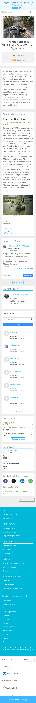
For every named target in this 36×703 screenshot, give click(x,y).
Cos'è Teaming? (8, 518)
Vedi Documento (8, 229)
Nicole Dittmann (15, 358)
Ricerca (5, 634)
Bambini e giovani (8, 627)
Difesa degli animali (9, 612)
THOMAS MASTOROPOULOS (18, 246)
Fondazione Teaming (10, 514)
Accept (15, 8)
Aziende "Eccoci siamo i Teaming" (14, 563)
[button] (14, 215)
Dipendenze (7, 600)
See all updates (18, 282)
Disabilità (6, 615)
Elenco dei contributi (18, 439)
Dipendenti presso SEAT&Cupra (13, 588)
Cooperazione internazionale (12, 608)
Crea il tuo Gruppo (9, 528)
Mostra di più (18, 411)
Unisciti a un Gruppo (9, 532)
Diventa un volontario (10, 571)
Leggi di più (6, 266)
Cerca (18, 324)
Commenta (28, 276)
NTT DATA (6, 581)
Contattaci (6, 553)
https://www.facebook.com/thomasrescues (17, 234)
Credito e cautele (8, 585)
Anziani (5, 638)
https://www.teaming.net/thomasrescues (18, 492)
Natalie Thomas (15, 384)
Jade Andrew (14, 397)
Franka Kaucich (15, 332)
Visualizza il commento (24, 269)
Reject (22, 8)
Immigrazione (7, 630)
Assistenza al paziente (10, 604)
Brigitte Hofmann (15, 371)
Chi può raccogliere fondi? (11, 536)
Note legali (6, 549)
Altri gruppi (6, 642)
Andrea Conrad (15, 345)
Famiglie (5, 623)
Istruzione (6, 619)
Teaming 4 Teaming (9, 567)
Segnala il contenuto (26, 500)
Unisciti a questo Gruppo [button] (18, 699)
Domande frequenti (9, 546)
